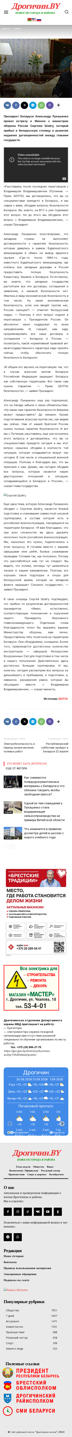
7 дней (8, 58)
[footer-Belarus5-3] (36, 1372)
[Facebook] (16, 105)
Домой (6, 28)
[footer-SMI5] (36, 1410)
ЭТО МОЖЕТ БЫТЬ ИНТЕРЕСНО (27, 763)
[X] (24, 105)
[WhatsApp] (41, 105)
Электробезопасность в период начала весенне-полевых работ (19, 747)
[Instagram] (18, 1212)
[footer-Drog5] (36, 1398)
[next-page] (12, 846)
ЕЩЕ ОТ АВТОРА (16, 768)
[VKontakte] (38, 1212)
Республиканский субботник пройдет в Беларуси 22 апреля (54, 747)
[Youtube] (48, 1212)
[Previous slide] (10, 1123)
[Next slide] (62, 1123)
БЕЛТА (63, 698)
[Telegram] (33, 105)
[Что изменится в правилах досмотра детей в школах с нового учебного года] (13, 833)
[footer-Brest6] (36, 1385)
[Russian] (39, 19)
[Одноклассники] (58, 1212)
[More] (58, 105)
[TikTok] (28, 1212)
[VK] (7, 105)
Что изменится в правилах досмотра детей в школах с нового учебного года (44, 833)
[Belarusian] (29, 19)
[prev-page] (6, 846)
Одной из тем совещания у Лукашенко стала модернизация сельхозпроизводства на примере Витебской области (44, 811)
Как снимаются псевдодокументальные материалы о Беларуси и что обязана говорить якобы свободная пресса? (44, 786)
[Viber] (50, 105)
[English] (34, 19)
